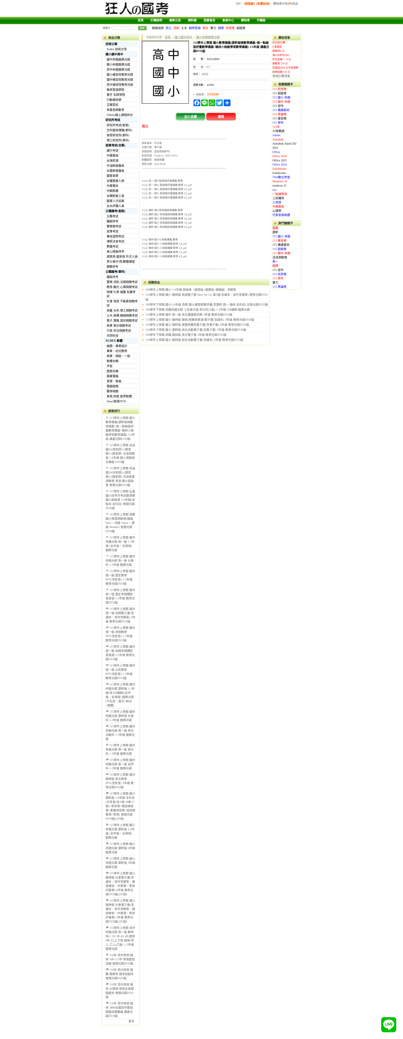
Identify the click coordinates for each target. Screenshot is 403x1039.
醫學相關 (112, 391)
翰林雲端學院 (115, 89)
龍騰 (275, 228)
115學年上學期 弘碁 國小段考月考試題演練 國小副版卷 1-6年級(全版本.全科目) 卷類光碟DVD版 (120, 500)
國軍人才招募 (115, 201)
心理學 (276, 210)
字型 (110, 366)
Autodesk (278, 139)
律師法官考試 (115, 241)
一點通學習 (279, 194)
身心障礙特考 (115, 251)
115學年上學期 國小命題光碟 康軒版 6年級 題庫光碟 (120, 848)
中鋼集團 (112, 190)
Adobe (276, 135)
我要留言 (209, 20)
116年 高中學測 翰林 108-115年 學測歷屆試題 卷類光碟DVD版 (120, 959)
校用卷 (230, 28)
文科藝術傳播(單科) (119, 130)
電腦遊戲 (112, 386)
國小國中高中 (114, 54)
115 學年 (278, 122)
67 (207, 67)
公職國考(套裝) (115, 211)
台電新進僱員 (115, 170)
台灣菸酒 (112, 160)
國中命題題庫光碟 (118, 59)
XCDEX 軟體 (114, 340)
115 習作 (278, 105)
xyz (274, 189)
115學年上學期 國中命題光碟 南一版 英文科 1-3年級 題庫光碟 (120, 749)
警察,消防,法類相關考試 (122, 282)
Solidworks (279, 173)
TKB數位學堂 (281, 177)
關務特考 (112, 266)
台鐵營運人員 (115, 180)
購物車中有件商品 (285, 3)
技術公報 (111, 44)
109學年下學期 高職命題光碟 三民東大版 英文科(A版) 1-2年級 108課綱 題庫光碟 (197, 309)
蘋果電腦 (112, 376)
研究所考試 (113, 120)
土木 (184, 28)
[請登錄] (249, 3)
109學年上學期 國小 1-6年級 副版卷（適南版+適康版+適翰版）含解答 (190, 289)
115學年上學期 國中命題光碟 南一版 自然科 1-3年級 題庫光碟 (120, 764)
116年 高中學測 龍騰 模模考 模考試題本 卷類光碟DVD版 (120, 974)
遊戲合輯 (112, 371)
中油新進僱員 (115, 165)
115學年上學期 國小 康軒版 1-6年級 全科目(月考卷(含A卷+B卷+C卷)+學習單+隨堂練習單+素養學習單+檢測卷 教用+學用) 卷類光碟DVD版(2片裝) (120, 806)
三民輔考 (278, 198)
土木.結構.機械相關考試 (122, 315)
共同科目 (112, 335)
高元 (168, 28)
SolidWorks (279, 168)
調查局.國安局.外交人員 (122, 256)
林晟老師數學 (115, 109)
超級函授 (158, 28)
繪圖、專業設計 (117, 346)
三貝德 (276, 202)
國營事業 (112, 175)
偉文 (205, 28)
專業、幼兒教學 (117, 351)
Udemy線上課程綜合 (120, 114)
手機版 (261, 20)
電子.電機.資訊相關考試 (122, 320)
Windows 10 (279, 181)
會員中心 (228, 20)
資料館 (192, 20)
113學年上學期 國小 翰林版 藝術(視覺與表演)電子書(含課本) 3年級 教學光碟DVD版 (199, 319)
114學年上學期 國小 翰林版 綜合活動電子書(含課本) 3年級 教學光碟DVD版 (194, 339)
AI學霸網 (278, 131)
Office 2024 (279, 164)
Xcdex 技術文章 (117, 49)
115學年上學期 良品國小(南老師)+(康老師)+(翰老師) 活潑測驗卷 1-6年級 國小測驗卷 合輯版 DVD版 (120, 454)
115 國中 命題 (281, 101)
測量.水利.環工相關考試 (122, 310)
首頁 (141, 20)
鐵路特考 (112, 221)
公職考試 (112, 216)
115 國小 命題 (281, 97)
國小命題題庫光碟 (118, 64)
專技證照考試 (115, 236)
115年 (276, 126)
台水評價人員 (115, 206)
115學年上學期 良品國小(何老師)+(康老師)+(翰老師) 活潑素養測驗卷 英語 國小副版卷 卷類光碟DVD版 (120, 477)
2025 (205, 74)
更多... (132, 1021)
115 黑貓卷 (279, 114)
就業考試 (112, 231)
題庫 (221, 28)
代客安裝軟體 (281, 215)
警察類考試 (114, 226)
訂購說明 (156, 20)
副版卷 (241, 28)
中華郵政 (112, 155)
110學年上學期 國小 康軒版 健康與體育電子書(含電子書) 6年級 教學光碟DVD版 (197, 324)
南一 (275, 261)
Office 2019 (279, 156)
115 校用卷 (279, 89)
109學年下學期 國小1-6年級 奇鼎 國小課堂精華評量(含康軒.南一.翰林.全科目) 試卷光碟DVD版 (206, 304)
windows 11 (279, 185)
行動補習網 (114, 99)
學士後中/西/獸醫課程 (121, 261)
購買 (221, 116)
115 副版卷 (279, 93)
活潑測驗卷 (279, 257)
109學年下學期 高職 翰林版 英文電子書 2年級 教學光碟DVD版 (185, 334)
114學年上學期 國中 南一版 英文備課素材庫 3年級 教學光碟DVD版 (188, 314)
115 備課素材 (280, 110)
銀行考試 (112, 150)
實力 (213, 28)
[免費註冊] (263, 3)
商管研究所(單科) (118, 135)
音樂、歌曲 (114, 381)
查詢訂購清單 (281, 76)
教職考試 (112, 246)
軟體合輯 (112, 361)
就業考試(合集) (115, 145)
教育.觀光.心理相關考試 (122, 287)
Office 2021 (279, 160)
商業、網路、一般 (118, 356)
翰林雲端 (195, 28)
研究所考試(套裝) (118, 125)
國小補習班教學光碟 (120, 74)
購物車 (245, 20)
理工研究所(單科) (118, 140)
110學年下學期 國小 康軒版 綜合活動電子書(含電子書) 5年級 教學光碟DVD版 (195, 329)
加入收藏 (190, 116)
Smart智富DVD (116, 401)
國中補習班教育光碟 (120, 79)
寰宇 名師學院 (116, 94)
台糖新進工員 (115, 195)
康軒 (275, 232)
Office (276, 152)
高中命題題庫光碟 (118, 69)
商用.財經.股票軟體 (119, 396)
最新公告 (175, 20)
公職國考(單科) (115, 271)
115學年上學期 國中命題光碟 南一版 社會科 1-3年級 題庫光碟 (120, 560)
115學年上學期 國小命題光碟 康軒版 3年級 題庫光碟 (120, 863)
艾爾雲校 (112, 104)
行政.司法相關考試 (119, 330)
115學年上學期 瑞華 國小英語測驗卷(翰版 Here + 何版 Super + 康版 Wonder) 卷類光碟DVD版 (120, 523)
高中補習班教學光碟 (120, 84)
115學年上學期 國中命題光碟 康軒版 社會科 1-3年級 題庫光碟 (120, 716)
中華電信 (112, 185)
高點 (176, 28)
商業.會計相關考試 (119, 325)
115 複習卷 (279, 118)
